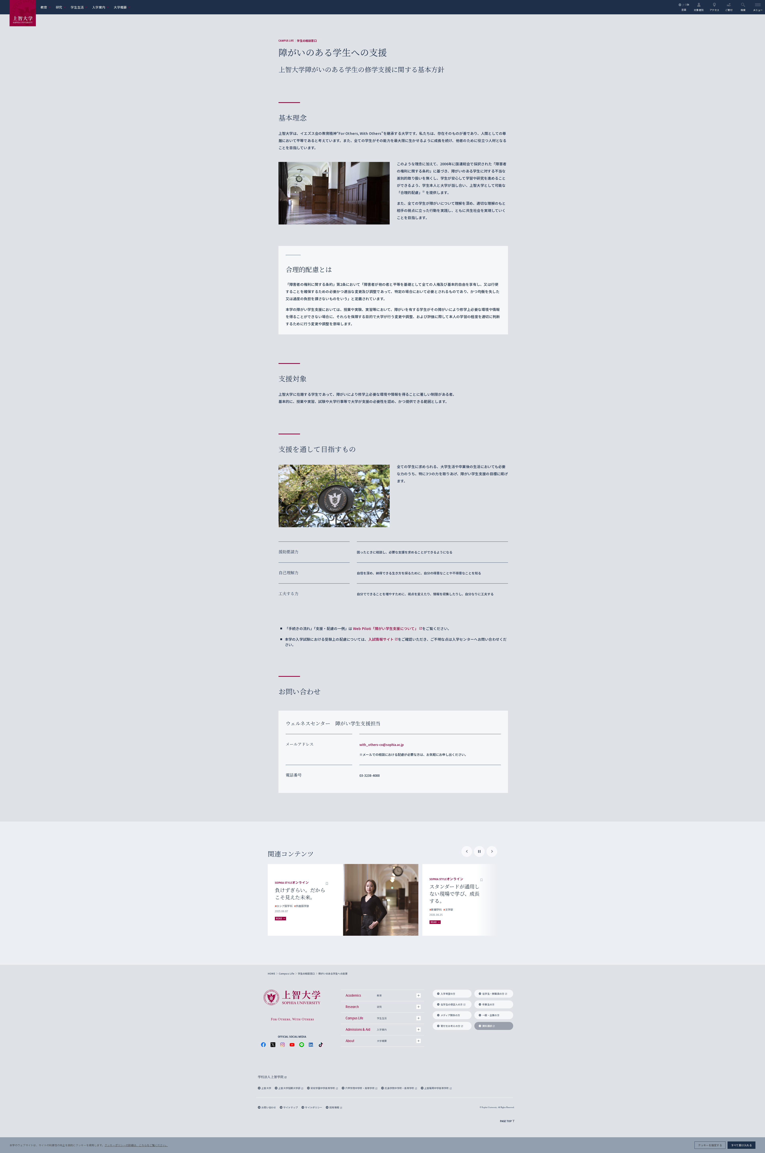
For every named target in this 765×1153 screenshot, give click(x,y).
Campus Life (286, 40)
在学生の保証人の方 (452, 1004)
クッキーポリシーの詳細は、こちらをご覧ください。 (136, 1145)
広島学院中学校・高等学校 (400, 1088)
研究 (61, 7)
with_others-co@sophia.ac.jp (381, 744)
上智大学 (266, 1088)
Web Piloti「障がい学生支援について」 (385, 628)
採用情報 (334, 1107)
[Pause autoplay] (479, 851)
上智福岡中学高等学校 (436, 1088)
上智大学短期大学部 (289, 1088)
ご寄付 (729, 9)
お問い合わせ (268, 1107)
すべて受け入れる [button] (741, 1145)
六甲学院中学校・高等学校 (360, 1088)
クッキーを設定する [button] (710, 1145)
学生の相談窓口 (307, 40)
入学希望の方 (448, 993)
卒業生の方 (488, 1004)
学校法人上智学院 (271, 1077)
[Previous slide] (466, 851)
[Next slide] (491, 851)
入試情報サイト (381, 639)
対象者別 (699, 9)
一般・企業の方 (490, 1015)
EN (688, 4)
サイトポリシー (313, 1107)
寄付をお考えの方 (450, 1026)
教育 (46, 7)
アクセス (714, 9)
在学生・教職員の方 (493, 993)
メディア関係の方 (450, 1015)
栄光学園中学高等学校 (323, 1088)
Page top (506, 1121)
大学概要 (122, 7)
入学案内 (100, 7)
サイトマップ (290, 1107)
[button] (327, 879)
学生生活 (79, 7)
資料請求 (487, 1026)
